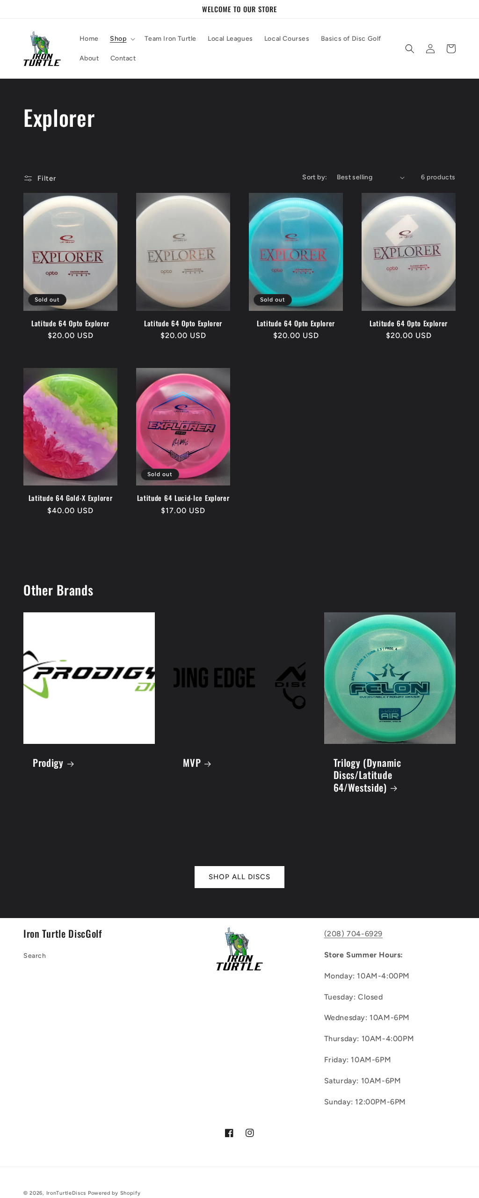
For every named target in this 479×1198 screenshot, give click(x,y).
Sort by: (314, 177)
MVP (192, 763)
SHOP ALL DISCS (239, 877)
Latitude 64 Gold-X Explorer (71, 497)
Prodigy (48, 763)
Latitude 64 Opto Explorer (70, 323)
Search (34, 956)
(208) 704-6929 (353, 933)
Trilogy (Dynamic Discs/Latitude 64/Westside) (367, 775)
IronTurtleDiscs (66, 1193)
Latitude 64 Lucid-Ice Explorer (183, 497)
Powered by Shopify (114, 1193)
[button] (121, 39)
